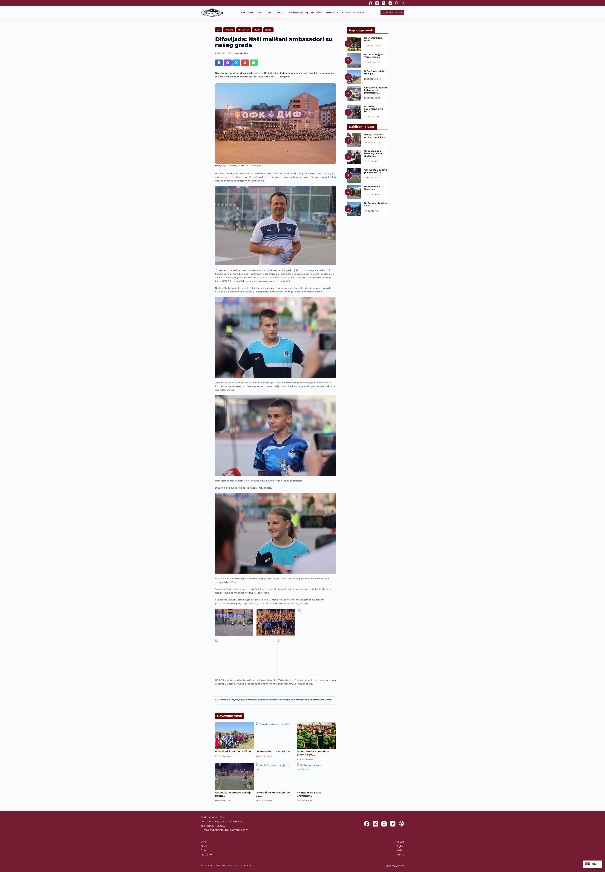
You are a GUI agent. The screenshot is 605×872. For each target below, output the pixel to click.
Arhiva (400, 865)
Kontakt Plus (241, 53)
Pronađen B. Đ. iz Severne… (374, 187)
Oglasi (400, 846)
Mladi (257, 30)
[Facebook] (370, 3)
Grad (204, 846)
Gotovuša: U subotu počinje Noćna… (375, 171)
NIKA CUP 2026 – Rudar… (373, 39)
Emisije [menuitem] (330, 12)
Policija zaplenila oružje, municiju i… (375, 136)
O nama (391, 865)
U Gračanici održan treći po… (234, 751)
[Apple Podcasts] (397, 3)
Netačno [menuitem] (317, 12)
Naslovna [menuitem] (247, 12)
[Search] (403, 3)
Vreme (400, 854)
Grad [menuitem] (270, 12)
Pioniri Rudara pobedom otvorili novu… (313, 753)
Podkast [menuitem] (358, 12)
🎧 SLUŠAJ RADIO (392, 12)
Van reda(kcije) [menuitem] (298, 12)
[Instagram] (383, 3)
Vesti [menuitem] (260, 12)
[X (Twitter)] (377, 3)
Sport (268, 30)
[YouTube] (390, 3)
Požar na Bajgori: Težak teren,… (374, 55)
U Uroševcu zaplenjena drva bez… (373, 109)
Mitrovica (243, 30)
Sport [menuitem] (281, 12)
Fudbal (229, 30)
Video (400, 850)
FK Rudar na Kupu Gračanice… (309, 794)
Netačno (206, 854)
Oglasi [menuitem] (345, 12)
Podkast (399, 842)
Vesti (204, 842)
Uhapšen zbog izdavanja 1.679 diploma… (373, 153)
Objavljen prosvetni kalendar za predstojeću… (375, 90)
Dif (218, 30)
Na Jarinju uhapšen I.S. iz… (375, 204)
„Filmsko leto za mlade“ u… (274, 751)
